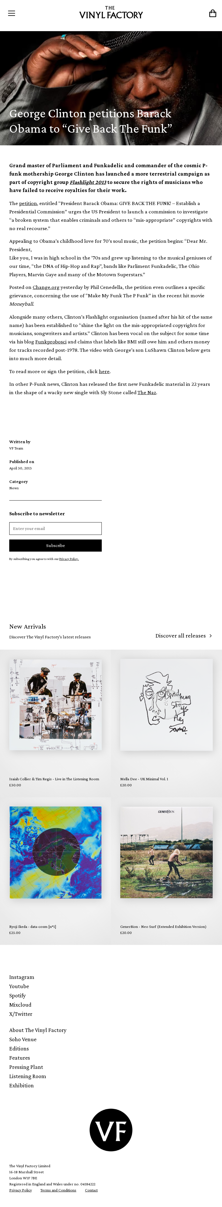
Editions (19, 1048)
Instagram (21, 977)
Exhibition (21, 1085)
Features (19, 1057)
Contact (91, 1190)
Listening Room (27, 1076)
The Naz (147, 392)
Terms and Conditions (58, 1190)
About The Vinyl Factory (37, 1030)
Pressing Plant (26, 1067)
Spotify (17, 995)
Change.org (46, 287)
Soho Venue (22, 1039)
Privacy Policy (20, 1190)
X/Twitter (20, 1014)
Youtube (19, 986)
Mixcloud (20, 1004)
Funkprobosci (50, 342)
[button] (31, 13)
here (104, 371)
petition (28, 203)
